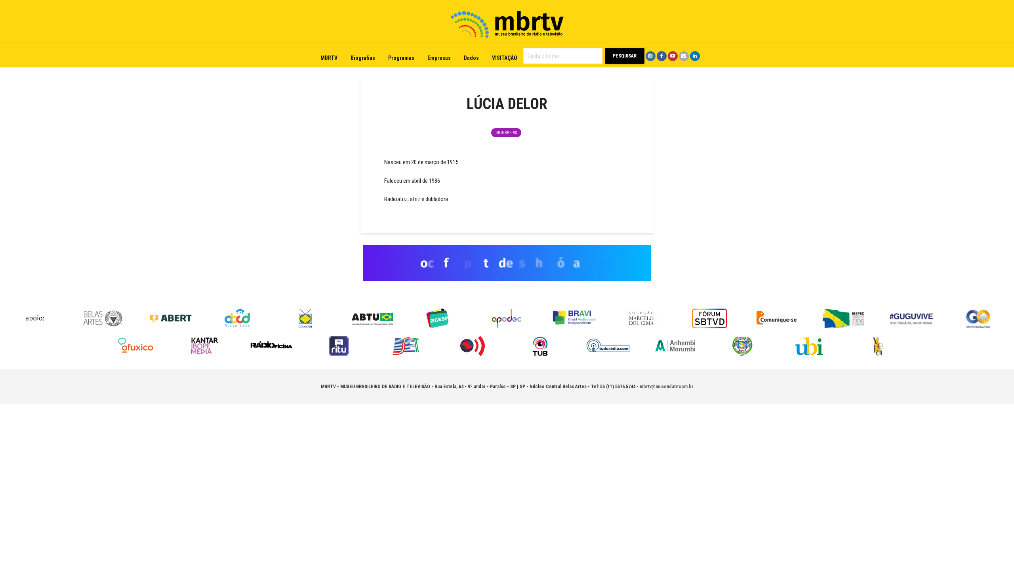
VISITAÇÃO (504, 58)
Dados (471, 58)
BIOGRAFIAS (506, 132)
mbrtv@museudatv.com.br (667, 386)
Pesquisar (625, 56)
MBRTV (328, 58)
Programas (401, 58)
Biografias (363, 58)
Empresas (439, 58)
